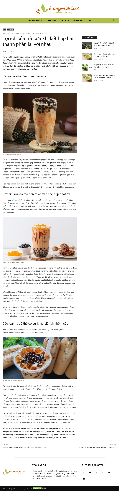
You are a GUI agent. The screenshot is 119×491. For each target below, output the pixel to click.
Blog (88, 20)
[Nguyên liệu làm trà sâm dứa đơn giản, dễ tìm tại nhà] (87, 67)
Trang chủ (6, 33)
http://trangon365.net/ (25, 489)
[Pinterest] (96, 472)
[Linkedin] (90, 472)
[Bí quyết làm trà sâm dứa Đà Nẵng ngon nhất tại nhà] (87, 45)
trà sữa (14, 200)
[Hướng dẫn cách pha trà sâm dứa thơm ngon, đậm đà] (87, 78)
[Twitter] (102, 472)
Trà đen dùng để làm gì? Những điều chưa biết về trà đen (24, 447)
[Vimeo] (109, 472)
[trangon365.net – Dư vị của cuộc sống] (59, 9)
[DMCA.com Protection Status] (40, 489)
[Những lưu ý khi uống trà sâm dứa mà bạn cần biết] (87, 56)
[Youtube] (84, 479)
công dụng (78, 20)
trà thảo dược (35, 20)
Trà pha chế (50, 20)
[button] (113, 20)
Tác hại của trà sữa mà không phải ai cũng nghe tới (97, 447)
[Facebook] (84, 472)
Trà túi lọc (65, 20)
